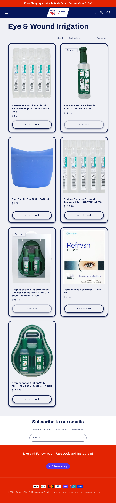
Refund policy (60, 492)
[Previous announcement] (6, 3)
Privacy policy (75, 492)
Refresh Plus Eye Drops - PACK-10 (83, 291)
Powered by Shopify (41, 492)
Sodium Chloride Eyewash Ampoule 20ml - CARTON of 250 (83, 200)
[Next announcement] (110, 3)
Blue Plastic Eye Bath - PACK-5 (30, 199)
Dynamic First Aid (24, 492)
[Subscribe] (82, 438)
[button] (6, 12)
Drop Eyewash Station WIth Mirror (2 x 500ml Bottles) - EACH (32, 384)
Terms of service (92, 492)
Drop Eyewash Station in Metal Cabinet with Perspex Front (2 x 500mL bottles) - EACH (30, 292)
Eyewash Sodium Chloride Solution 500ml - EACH (80, 107)
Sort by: (61, 38)
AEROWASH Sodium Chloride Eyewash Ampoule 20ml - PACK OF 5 (30, 108)
